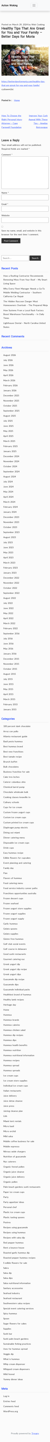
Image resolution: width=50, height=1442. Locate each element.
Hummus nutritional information (18, 1055)
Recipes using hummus (14, 1232)
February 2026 (10, 385)
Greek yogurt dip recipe (15, 969)
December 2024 (11, 456)
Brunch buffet (10, 761)
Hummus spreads (11, 1070)
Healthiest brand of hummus (17, 994)
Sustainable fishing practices (17, 1343)
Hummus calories (11, 1025)
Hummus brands (11, 1019)
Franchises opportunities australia (19, 893)
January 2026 (9, 390)
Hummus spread (11, 1065)
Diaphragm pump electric (15, 827)
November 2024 (11, 461)
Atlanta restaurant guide (15, 736)
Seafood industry (11, 1293)
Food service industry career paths (20, 888)
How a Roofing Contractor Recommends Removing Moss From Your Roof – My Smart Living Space (25, 279)
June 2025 (8, 426)
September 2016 (11, 633)
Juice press (8, 1106)
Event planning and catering (17, 863)
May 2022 (8, 613)
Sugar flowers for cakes (14, 1323)
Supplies (7, 1328)
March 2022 (9, 623)
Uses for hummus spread (15, 1349)
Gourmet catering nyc (14, 959)
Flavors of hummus (12, 878)
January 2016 (9, 653)
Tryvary (35, 1433)
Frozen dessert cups (13, 898)
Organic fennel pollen (13, 1166)
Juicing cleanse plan (13, 1111)
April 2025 (8, 436)
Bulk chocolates (11, 766)
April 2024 (8, 496)
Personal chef (10, 1207)
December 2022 (11, 577)
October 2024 (10, 466)
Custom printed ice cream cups (18, 822)
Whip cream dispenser (14, 1364)
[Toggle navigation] (34, 5)
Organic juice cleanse (13, 1171)
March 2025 (9, 441)
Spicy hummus (10, 1313)
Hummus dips (9, 1040)
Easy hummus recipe (13, 852)
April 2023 (8, 557)
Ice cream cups (10, 1075)
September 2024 (11, 471)
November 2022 (11, 582)
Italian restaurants (12, 1090)
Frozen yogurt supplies (14, 913)
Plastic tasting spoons (14, 1217)
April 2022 (8, 618)
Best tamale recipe (12, 756)
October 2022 (10, 588)
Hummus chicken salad (14, 1030)
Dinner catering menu (14, 837)
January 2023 (9, 572)
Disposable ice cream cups (16, 842)
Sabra (6, 1268)
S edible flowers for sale (15, 1263)
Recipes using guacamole (15, 1227)
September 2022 (11, 593)
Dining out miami (11, 832)
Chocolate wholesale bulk (15, 792)
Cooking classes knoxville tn (16, 797)
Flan (5, 873)
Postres (7, 1222)
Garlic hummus (10, 923)
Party (5, 1197)
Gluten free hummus (13, 939)
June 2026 (8, 365)
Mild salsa (8, 1136)
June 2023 (8, 547)
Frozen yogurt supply (13, 918)
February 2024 (10, 507)
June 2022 (8, 608)
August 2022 (9, 598)
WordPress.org (10, 1411)
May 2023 (8, 552)
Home (17, 100)
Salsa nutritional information (17, 1283)
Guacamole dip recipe (13, 979)
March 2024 (9, 501)
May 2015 (8, 689)
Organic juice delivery (14, 1176)
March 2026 (9, 380)
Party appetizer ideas (13, 1202)
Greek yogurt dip (11, 964)
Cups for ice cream (12, 807)
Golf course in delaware (15, 949)
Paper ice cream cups (13, 1192)
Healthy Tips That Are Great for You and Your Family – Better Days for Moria (23, 32)
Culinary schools (11, 802)
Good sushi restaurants (14, 954)
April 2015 (8, 694)
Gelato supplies (10, 933)
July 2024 (8, 481)
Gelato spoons (10, 928)
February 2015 (10, 704)
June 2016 (8, 643)
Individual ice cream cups (15, 1085)
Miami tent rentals (12, 1121)
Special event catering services (18, 1308)
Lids (5, 1116)
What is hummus (11, 1359)
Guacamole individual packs (16, 989)
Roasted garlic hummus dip (16, 1252)
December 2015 (11, 658)
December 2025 (11, 395)
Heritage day (9, 1004)
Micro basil (8, 1126)
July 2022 (8, 603)
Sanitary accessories (13, 1288)
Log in (6, 1396)
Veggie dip (8, 1354)
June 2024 (8, 486)
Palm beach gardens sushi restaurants (21, 1187)
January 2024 (9, 512)
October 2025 (10, 405)
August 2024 (9, 476)
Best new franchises (13, 751)
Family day (8, 868)
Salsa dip (7, 1273)
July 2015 (8, 679)
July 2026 (8, 360)
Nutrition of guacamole (14, 1156)
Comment (6, 154)
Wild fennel (9, 1374)
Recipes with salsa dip (14, 1237)
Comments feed (11, 1406)
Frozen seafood (10, 903)
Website (5, 215)
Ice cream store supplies (15, 1080)
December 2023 (11, 517)
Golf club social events (14, 944)
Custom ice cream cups (14, 817)
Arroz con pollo (10, 731)
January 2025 (9, 451)
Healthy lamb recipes (13, 999)
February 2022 (10, 628)
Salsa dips (8, 1278)
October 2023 (10, 527)
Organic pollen (10, 1181)
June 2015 (8, 684)
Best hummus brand (13, 746)
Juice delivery (10, 1095)
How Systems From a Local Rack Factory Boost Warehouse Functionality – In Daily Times (23, 314)
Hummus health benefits (15, 1045)
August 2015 (9, 674)
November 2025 (11, 400)
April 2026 (8, 375)
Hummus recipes (11, 1060)
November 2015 (11, 663)
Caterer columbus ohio (14, 782)
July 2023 (8, 542)
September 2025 (11, 410)
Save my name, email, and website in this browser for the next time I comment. (21, 232)
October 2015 (10, 669)
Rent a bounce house (13, 1247)
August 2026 (9, 355)
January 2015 (9, 709)
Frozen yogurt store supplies (17, 908)
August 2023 (9, 537)
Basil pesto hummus (13, 741)
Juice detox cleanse (12, 1101)
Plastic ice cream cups (14, 1212)
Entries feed (9, 1401)
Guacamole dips (11, 984)
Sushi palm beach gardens (16, 1338)
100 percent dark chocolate (16, 726)
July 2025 (8, 420)
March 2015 (9, 699)
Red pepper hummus (13, 1242)
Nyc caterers (9, 1161)
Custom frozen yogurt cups (16, 812)
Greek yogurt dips (12, 974)
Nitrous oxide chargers (14, 1151)
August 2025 (9, 415)
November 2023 (11, 522)
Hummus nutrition (12, 1050)
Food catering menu (13, 883)
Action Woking (9, 5)
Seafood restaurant (12, 1298)
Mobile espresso (11, 1146)
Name (5, 192)
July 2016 (8, 638)
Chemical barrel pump (14, 787)
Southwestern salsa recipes (16, 1303)
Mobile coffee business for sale (18, 1141)
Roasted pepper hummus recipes (19, 1257)
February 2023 (10, 567)
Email (4, 204)
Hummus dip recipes (13, 1035)
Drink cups (8, 847)
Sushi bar (7, 1333)
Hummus (7, 1014)
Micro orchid (9, 1131)
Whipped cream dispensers (16, 1369)
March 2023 (9, 562)
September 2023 (11, 532)
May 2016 (8, 648)
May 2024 (8, 491)
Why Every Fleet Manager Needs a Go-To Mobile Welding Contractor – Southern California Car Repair (24, 292)
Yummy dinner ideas (13, 1379)
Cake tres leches (11, 777)
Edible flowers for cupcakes (16, 857)
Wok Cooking (38, 24)
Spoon (6, 1318)
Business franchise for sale (16, 771)
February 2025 (10, 446)
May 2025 (8, 431)
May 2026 (8, 370)
